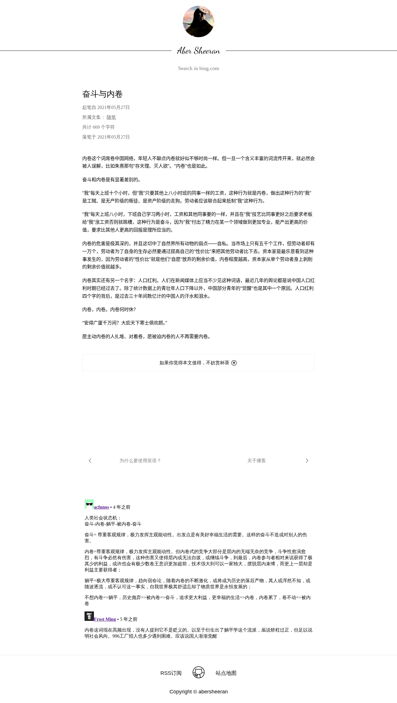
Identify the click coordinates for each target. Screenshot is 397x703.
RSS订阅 (171, 673)
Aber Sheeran (198, 50)
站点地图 (226, 673)
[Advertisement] (198, 412)
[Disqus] (198, 569)
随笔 (111, 117)
